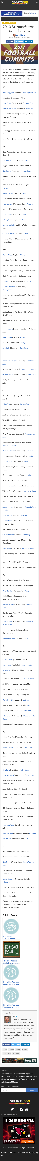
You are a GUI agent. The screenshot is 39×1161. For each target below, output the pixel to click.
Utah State (30, 109)
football (25, 1050)
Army (26, 461)
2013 (5, 1050)
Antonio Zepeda (8, 638)
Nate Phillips (7, 337)
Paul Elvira (6, 281)
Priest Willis (6, 839)
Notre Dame (24, 770)
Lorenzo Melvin (8, 605)
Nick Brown (6, 171)
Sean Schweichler (8, 225)
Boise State (30, 103)
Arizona (30, 204)
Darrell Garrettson (9, 109)
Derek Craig (6, 670)
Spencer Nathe (8, 507)
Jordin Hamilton (8, 748)
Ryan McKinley (8, 775)
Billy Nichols (7, 515)
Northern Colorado (28, 369)
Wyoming (26, 535)
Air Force (29, 451)
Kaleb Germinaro (8, 287)
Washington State (29, 93)
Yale (24, 193)
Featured (5, 22)
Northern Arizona (9, 445)
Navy (23, 343)
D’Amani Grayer (8, 193)
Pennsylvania (7, 290)
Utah (26, 233)
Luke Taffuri (6, 716)
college (18, 1050)
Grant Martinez (8, 374)
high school (7, 1053)
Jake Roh (5, 348)
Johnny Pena (7, 220)
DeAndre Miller (8, 700)
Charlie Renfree (8, 535)
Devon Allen (7, 255)
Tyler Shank (6, 548)
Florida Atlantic (28, 679)
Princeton (6, 882)
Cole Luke (6, 770)
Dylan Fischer (7, 591)
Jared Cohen (21, 35)
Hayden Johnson (8, 451)
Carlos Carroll (7, 660)
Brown (24, 220)
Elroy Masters (7, 329)
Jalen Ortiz (6, 214)
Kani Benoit (6, 160)
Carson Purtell (7, 521)
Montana (5, 188)
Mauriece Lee (7, 204)
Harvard (24, 515)
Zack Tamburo (7, 621)
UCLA (24, 214)
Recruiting (12, 22)
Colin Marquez (8, 486)
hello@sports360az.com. (10, 1082)
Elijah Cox (6, 404)
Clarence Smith (8, 233)
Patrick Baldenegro (9, 361)
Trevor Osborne (8, 879)
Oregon (26, 160)
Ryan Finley (6, 103)
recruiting (16, 1053)
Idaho (31, 456)
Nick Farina (6, 862)
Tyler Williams (7, 833)
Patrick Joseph (7, 461)
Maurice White (8, 825)
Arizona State (26, 171)
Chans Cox (6, 665)
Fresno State (25, 404)
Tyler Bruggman (8, 93)
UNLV (28, 638)
